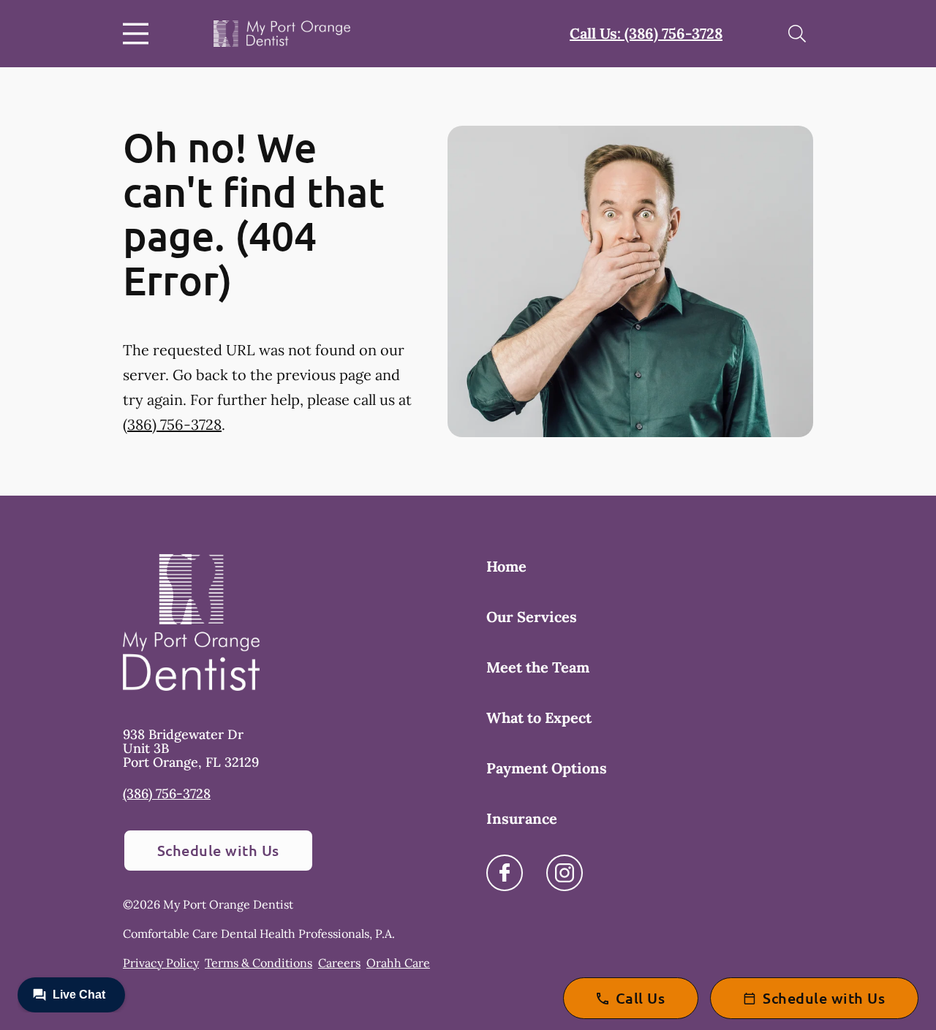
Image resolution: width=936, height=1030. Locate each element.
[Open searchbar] (797, 34)
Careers (339, 962)
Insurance (521, 818)
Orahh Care (398, 962)
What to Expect (539, 717)
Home (506, 566)
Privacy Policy (161, 962)
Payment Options (546, 768)
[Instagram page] (564, 873)
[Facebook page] (504, 873)
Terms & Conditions (258, 962)
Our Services (531, 616)
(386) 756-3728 (172, 424)
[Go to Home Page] (282, 34)
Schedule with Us (218, 850)
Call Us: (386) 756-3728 (646, 33)
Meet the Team (537, 667)
